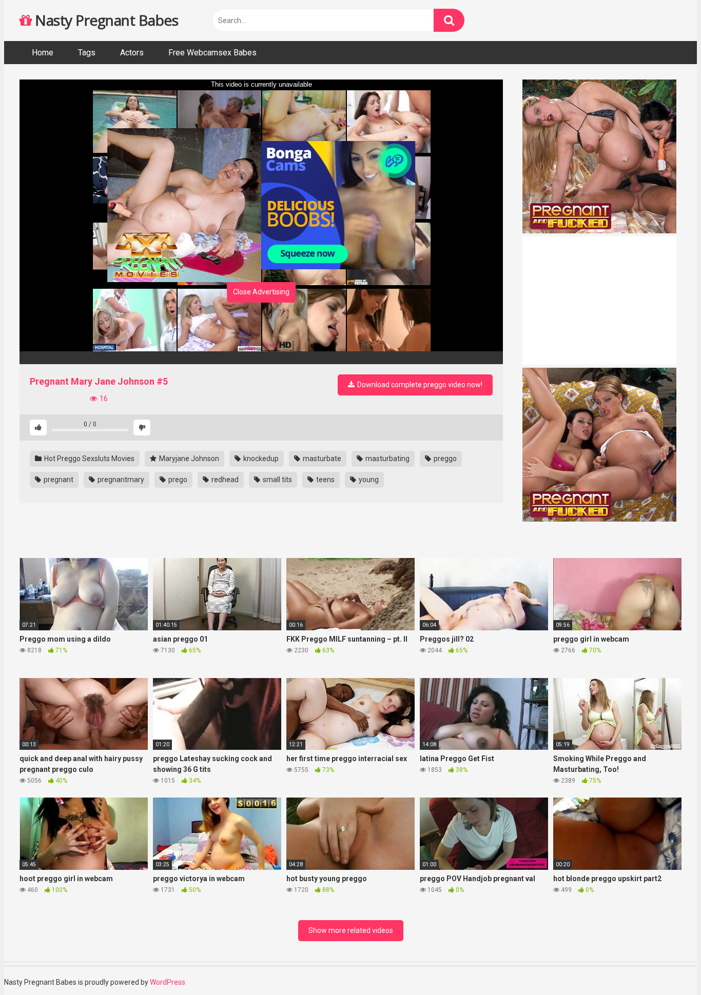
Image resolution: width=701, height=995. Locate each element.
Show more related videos (350, 930)
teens (325, 479)
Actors (132, 52)
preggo (444, 458)
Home (42, 52)
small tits (276, 479)
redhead (224, 479)
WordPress (167, 982)
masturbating (387, 458)
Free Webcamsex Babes (212, 52)
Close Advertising (261, 292)
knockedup (260, 458)
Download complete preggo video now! (419, 385)
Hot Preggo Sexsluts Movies (88, 458)
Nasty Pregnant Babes (105, 20)
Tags (86, 52)
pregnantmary (120, 479)
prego (177, 479)
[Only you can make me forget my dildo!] (261, 357)
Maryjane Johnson (188, 458)
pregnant (57, 479)
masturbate (321, 458)
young (368, 479)
